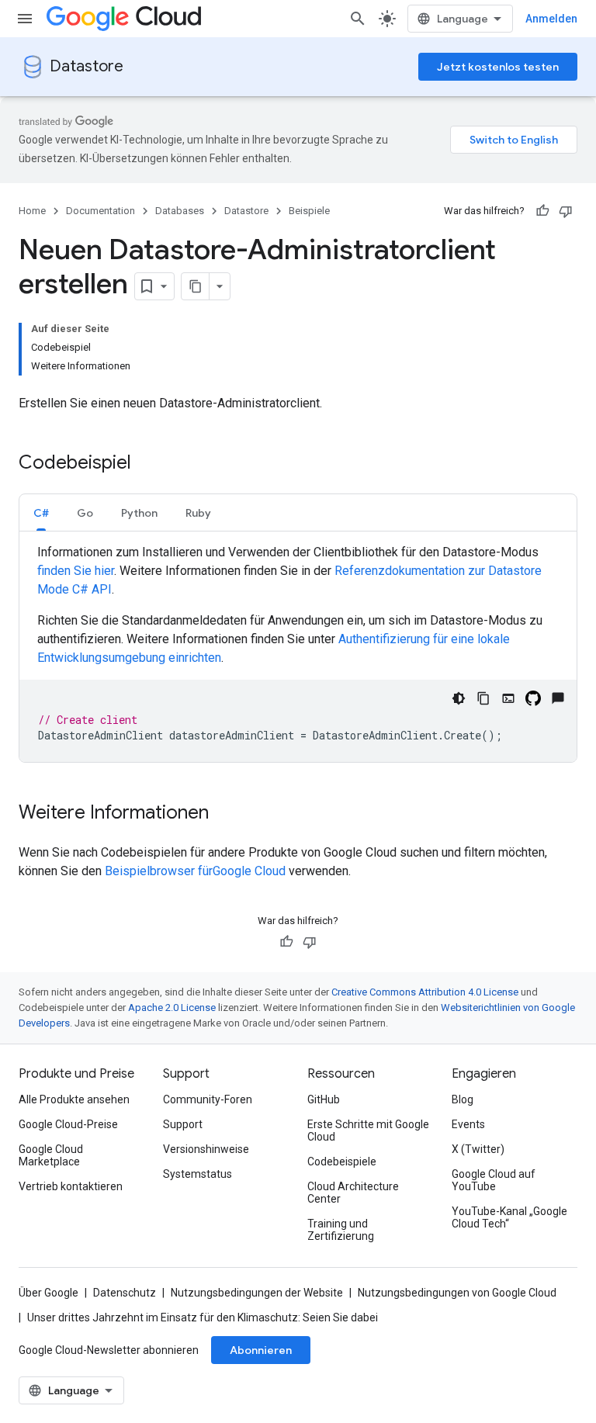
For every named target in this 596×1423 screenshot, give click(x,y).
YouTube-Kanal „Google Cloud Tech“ (509, 1217)
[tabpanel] (298, 652)
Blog (462, 1099)
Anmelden (551, 18)
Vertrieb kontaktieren (71, 1186)
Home (32, 210)
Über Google (48, 1292)
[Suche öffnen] (357, 18)
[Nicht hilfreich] (565, 211)
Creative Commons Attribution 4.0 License (424, 992)
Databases (179, 210)
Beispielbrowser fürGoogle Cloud (197, 871)
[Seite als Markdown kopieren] (196, 286)
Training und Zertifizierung (340, 1229)
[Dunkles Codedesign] (458, 698)
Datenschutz (124, 1292)
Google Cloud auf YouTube (493, 1180)
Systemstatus (197, 1174)
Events (468, 1124)
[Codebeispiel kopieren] (483, 698)
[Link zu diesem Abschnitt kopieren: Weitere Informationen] (224, 814)
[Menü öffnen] (24, 18)
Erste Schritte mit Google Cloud (368, 1130)
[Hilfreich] (542, 211)
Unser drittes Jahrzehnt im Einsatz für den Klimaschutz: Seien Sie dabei (202, 1317)
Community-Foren (207, 1099)
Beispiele (309, 210)
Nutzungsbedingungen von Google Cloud (457, 1292)
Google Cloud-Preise (68, 1124)
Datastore (86, 66)
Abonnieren (261, 1350)
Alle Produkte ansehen (74, 1099)
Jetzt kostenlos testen (498, 67)
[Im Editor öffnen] (508, 698)
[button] (41, 512)
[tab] (41, 512)
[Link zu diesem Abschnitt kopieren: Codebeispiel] (146, 464)
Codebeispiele (341, 1161)
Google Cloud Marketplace (51, 1155)
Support (183, 1124)
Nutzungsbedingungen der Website (257, 1292)
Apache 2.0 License (172, 1007)
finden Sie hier (75, 570)
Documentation (100, 210)
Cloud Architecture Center (353, 1192)
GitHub (323, 1099)
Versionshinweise (206, 1149)
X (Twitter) (478, 1149)
